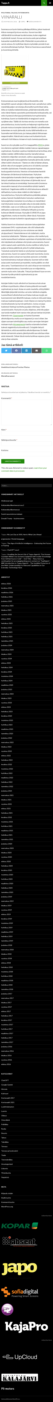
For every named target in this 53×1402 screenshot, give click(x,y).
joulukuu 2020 (6, 844)
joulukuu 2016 (6, 1047)
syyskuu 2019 (6, 910)
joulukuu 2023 (6, 689)
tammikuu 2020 (7, 892)
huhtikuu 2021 (6, 826)
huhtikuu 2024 (6, 681)
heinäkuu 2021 (7, 813)
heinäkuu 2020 (7, 866)
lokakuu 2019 (6, 905)
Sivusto (4, 1133)
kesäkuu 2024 (6, 672)
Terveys (4, 1146)
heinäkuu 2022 (7, 760)
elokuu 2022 (6, 756)
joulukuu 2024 (6, 645)
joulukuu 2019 (6, 897)
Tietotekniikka (6, 1160)
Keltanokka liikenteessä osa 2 (12, 505)
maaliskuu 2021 (7, 830)
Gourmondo (18, 315)
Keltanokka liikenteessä (10, 510)
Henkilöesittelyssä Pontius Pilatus (15, 365)
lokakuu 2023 (6, 698)
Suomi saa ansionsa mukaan (11, 514)
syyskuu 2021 (6, 804)
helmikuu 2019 (6, 936)
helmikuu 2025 (6, 636)
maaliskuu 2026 (7, 592)
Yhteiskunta (23, 13)
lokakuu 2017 (6, 1002)
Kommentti (6, 398)
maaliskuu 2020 (7, 883)
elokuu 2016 (6, 1064)
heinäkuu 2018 (7, 967)
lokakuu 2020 (6, 853)
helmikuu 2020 (6, 888)
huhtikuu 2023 (6, 725)
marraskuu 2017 (7, 998)
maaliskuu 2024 (7, 685)
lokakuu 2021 (6, 800)
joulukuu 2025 (6, 601)
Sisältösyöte (6, 1198)
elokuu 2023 (6, 707)
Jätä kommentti (35, 22)
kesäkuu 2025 (6, 628)
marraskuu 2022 (7, 742)
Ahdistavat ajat (7, 501)
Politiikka (5, 13)
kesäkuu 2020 (6, 870)
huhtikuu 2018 (6, 976)
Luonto (4, 1111)
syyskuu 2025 (6, 614)
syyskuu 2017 (6, 1007)
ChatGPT (5, 1080)
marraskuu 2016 (7, 1051)
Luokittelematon (7, 1107)
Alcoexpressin (19, 324)
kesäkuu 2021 (6, 817)
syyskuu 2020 (6, 857)
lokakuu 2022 (6, 747)
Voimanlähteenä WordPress (10, 1399)
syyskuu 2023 (6, 703)
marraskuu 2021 (7, 795)
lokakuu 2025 (6, 610)
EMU (40, 145)
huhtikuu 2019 (6, 928)
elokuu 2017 (6, 1011)
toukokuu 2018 (7, 972)
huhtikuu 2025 (6, 632)
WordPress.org (7, 1207)
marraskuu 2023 (7, 694)
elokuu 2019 (6, 914)
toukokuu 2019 (7, 923)
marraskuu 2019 (7, 901)
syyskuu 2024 (6, 659)
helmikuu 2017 (6, 1038)
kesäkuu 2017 (6, 1020)
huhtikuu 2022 (6, 773)
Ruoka (3, 1129)
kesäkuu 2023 (6, 716)
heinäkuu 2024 (7, 667)
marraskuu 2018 (7, 950)
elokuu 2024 (6, 663)
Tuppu (22, 22)
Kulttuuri (4, 1093)
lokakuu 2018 (6, 954)
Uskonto (4, 1168)
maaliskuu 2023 (7, 729)
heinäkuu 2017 (7, 1016)
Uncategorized (7, 1164)
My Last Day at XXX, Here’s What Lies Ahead (24, 534)
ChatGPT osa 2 (13, 550)
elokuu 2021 (6, 808)
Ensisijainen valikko (50, 3)
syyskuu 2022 (6, 751)
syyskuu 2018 (6, 958)
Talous (14, 13)
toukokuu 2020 (7, 875)
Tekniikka (5, 1142)
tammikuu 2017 (7, 1042)
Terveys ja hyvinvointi (9, 1151)
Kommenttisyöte (7, 1202)
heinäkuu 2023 (7, 711)
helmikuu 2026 (6, 597)
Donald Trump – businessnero (12, 518)
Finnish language (17, 539)
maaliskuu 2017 (7, 1033)
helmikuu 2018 (6, 985)
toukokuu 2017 (7, 1025)
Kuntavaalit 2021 (7, 1102)
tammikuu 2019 (7, 941)
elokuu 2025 (6, 619)
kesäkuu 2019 (6, 919)
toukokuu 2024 (7, 676)
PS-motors (7, 1388)
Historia (4, 1089)
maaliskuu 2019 (7, 932)
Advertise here (47, 1216)
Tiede (3, 1155)
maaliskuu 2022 (7, 778)
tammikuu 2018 (7, 989)
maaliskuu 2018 (7, 980)
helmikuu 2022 (6, 782)
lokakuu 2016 (6, 1055)
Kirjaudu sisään (7, 1193)
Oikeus (4, 1116)
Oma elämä (5, 1120)
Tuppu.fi (5, 3)
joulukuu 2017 (6, 994)
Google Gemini (7, 1085)
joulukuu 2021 (6, 791)
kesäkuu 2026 (6, 588)
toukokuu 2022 (7, 769)
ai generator (6, 539)
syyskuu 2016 (6, 1060)
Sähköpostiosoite (9, 440)
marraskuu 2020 (7, 848)
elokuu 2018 (6, 963)
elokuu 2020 (6, 861)
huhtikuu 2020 (6, 879)
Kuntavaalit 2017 (7, 1098)
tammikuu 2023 (7, 733)
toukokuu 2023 (7, 720)
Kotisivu (4, 450)
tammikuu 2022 (7, 786)
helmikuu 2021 (6, 835)
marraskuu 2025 (7, 606)
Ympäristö (5, 1177)
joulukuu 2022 (6, 738)
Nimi (4, 429)
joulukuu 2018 (6, 945)
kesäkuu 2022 (6, 764)
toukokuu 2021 (7, 822)
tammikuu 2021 (7, 839)
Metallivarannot (9, 374)
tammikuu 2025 (7, 641)
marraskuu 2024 (7, 650)
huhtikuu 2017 (6, 1029)
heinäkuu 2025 (7, 623)
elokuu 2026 (6, 584)
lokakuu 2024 (6, 654)
